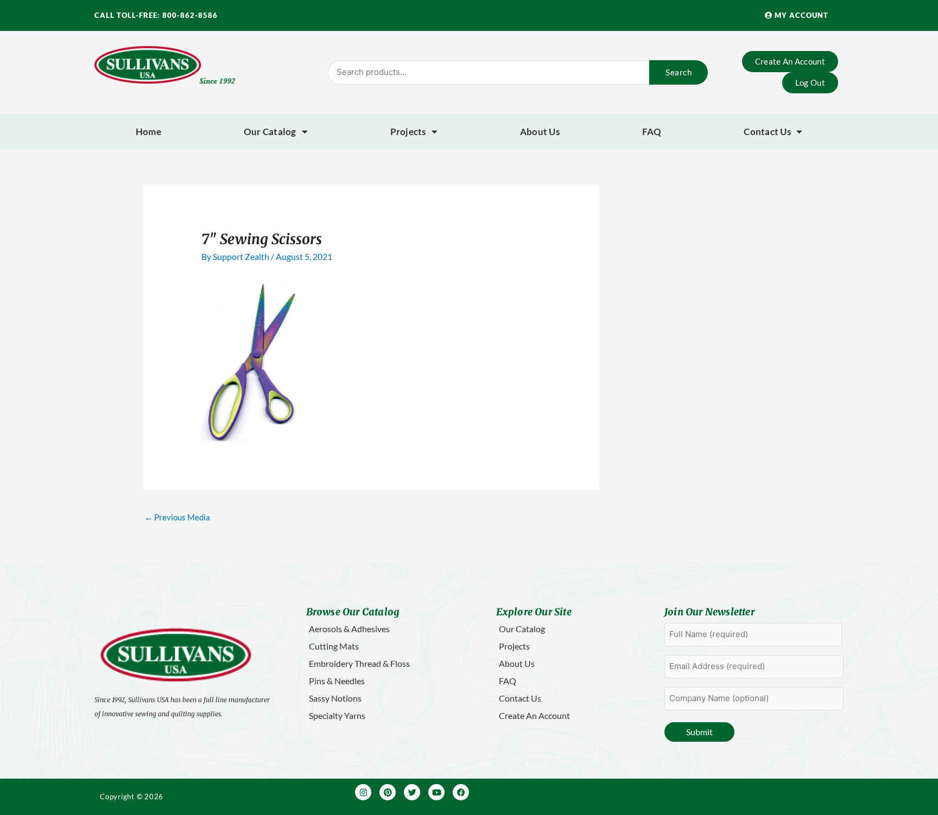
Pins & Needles (337, 681)
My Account (800, 15)
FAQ (652, 131)
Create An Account (534, 715)
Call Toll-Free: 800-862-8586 (156, 15)
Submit (699, 732)
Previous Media (177, 517)
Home (148, 131)
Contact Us (767, 131)
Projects (408, 131)
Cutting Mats (334, 646)
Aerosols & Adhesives (349, 628)
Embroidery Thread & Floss (359, 663)
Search (679, 72)
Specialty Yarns (337, 715)
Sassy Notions (335, 698)
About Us (540, 131)
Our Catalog (270, 131)
